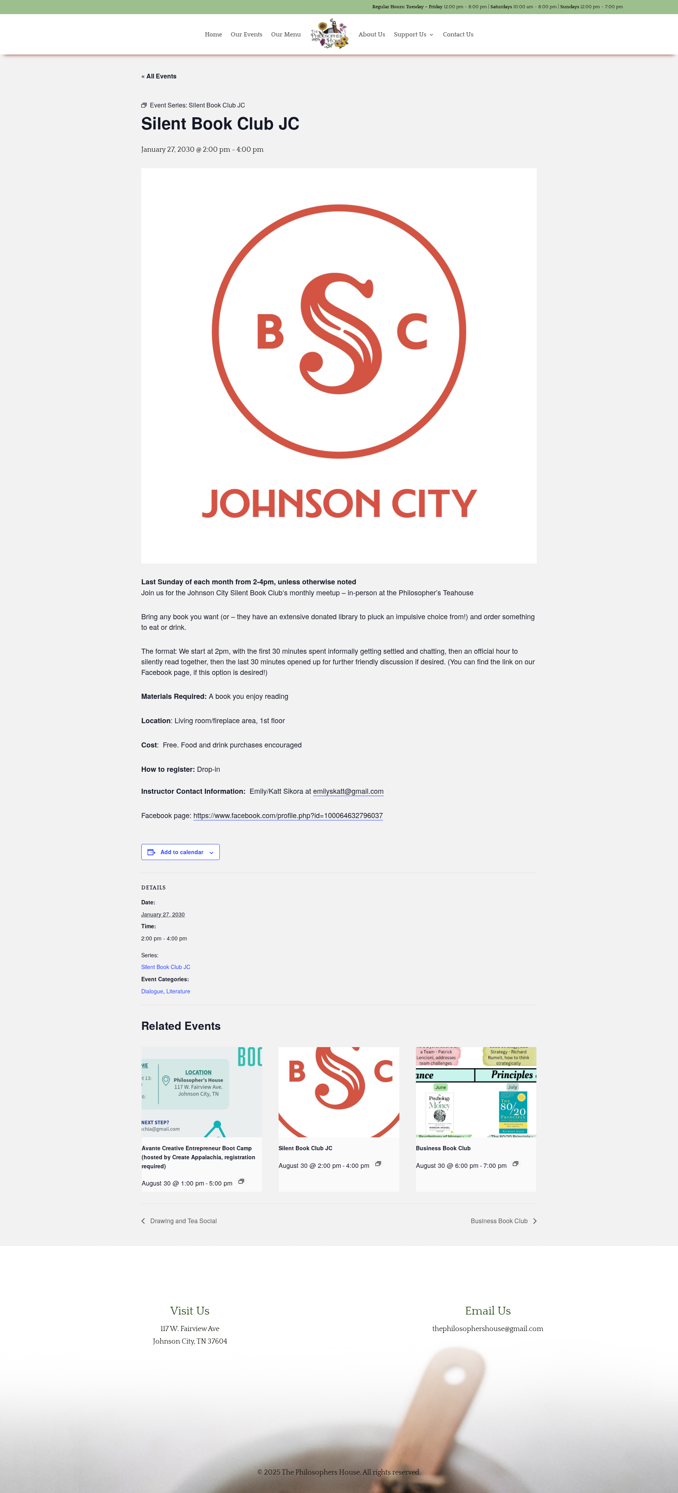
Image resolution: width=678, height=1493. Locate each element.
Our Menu (286, 34)
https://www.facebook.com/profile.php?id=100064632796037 (288, 815)
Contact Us (458, 34)
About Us (372, 34)
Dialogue (152, 991)
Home (213, 34)
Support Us (410, 34)
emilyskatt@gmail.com (348, 791)
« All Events (159, 75)
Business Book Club (443, 1148)
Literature (178, 991)
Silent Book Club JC (165, 967)
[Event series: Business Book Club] (515, 1163)
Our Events (246, 34)
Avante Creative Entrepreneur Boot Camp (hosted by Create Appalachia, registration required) (198, 1156)
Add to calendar (181, 852)
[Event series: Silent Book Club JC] (378, 1163)
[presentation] (202, 1092)
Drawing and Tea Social (183, 1220)
